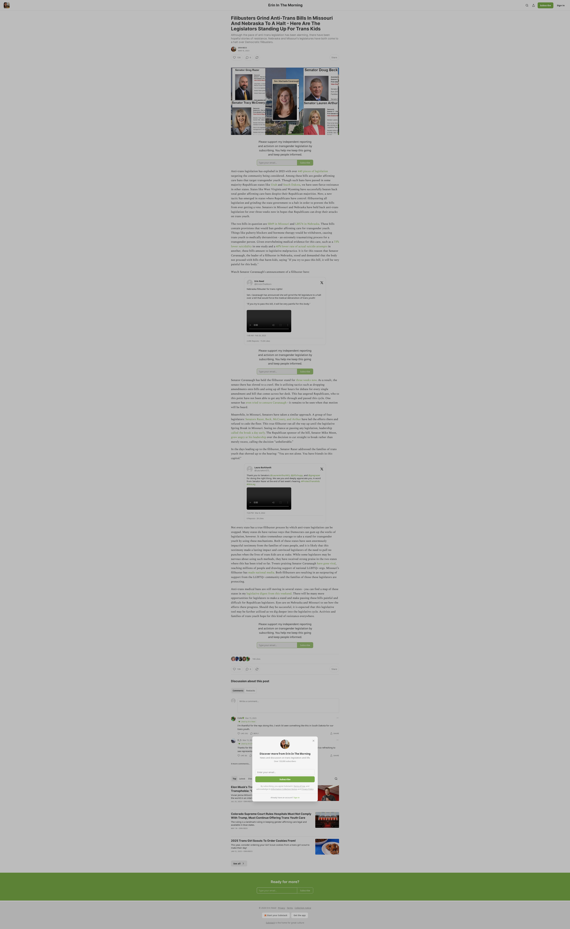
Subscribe (285, 779)
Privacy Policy (307, 789)
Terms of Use (299, 786)
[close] (313, 740)
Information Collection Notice (284, 789)
